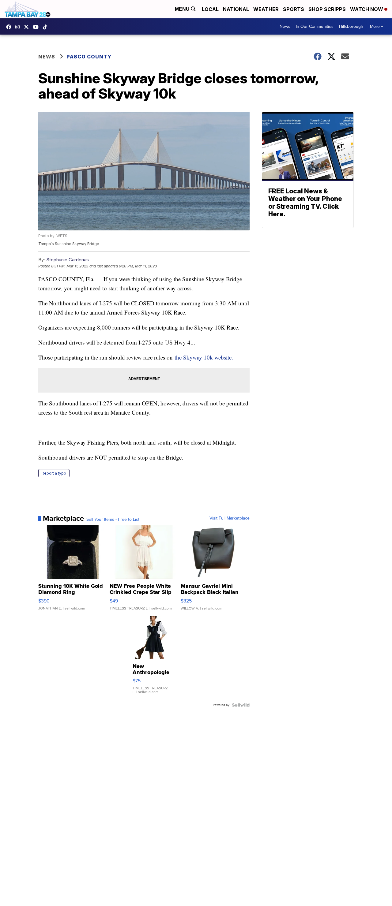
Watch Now (367, 9)
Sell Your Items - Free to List (112, 519)
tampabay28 (28, 26)
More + (376, 26)
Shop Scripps (327, 9)
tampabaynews (10, 26)
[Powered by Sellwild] (241, 705)
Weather (266, 9)
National (236, 9)
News (285, 26)
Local (210, 9)
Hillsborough (351, 26)
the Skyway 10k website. (204, 357)
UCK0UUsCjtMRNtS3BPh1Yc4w (37, 26)
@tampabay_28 (46, 26)
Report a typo (54, 473)
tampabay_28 (19, 26)
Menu (183, 9)
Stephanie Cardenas (67, 260)
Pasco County (88, 57)
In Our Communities (315, 26)
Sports (293, 9)
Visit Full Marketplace (229, 518)
